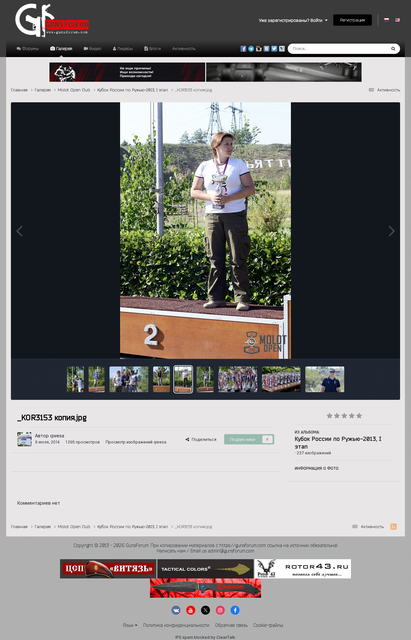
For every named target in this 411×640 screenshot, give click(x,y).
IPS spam (184, 637)
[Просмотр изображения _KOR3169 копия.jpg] (75, 379)
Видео (94, 48)
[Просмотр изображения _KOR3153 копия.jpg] (183, 379)
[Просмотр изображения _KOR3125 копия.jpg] (324, 379)
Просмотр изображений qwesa (136, 442)
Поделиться (202, 439)
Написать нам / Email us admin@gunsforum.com (205, 550)
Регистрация (352, 20)
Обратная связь (231, 625)
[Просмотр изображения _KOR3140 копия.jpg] (237, 379)
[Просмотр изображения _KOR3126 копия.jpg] (281, 379)
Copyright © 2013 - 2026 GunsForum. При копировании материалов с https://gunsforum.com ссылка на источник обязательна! (205, 545)
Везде (372, 48)
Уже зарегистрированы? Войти (292, 20)
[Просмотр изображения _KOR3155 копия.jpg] (161, 379)
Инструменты (372, 346)
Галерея (63, 48)
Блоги (154, 48)
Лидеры (124, 48)
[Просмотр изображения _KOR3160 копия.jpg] (97, 379)
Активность (183, 48)
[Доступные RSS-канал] (393, 526)
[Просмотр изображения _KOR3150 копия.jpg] (205, 379)
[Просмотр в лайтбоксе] (205, 230)
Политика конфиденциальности (176, 625)
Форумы (30, 48)
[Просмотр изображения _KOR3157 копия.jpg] (128, 379)
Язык (129, 625)
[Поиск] (393, 49)
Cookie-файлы (268, 625)
